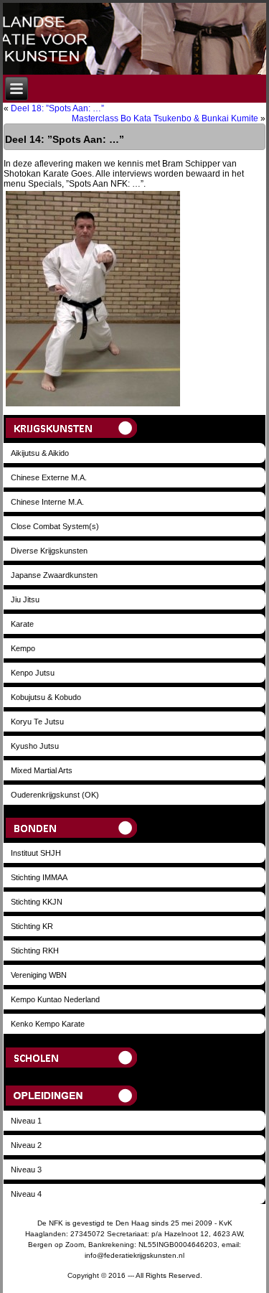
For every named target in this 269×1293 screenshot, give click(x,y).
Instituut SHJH (36, 853)
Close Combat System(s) (55, 526)
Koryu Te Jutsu (37, 721)
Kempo (23, 648)
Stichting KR (32, 926)
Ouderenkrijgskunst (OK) (55, 794)
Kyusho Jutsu (35, 746)
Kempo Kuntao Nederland (55, 999)
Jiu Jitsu (25, 599)
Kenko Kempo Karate (48, 1023)
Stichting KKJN (36, 901)
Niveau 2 (26, 1145)
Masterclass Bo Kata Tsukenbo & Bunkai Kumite (165, 118)
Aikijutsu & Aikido (40, 453)
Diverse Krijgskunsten (49, 550)
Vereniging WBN (39, 975)
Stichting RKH (35, 950)
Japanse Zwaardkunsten (54, 575)
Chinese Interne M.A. (47, 502)
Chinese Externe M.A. (49, 477)
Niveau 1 (26, 1120)
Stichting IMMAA (39, 877)
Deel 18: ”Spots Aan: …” (57, 108)
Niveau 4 (26, 1194)
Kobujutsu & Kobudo (46, 697)
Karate (22, 624)
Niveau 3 (26, 1169)
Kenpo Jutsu (33, 672)
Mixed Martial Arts (41, 770)
